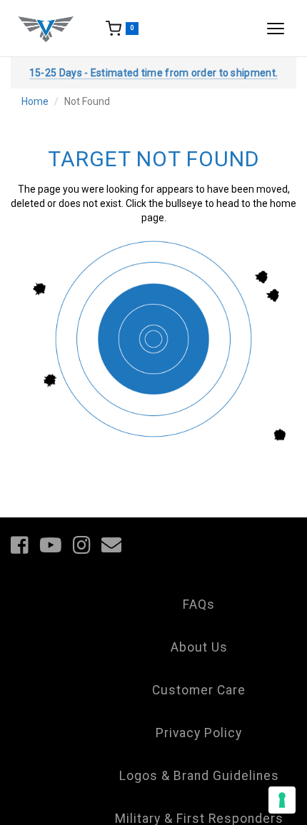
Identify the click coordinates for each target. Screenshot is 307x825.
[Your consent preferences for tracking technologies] (282, 800)
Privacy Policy (199, 733)
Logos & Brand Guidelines (199, 776)
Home (35, 101)
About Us (199, 647)
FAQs (199, 604)
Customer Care (199, 690)
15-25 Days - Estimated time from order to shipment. (153, 73)
